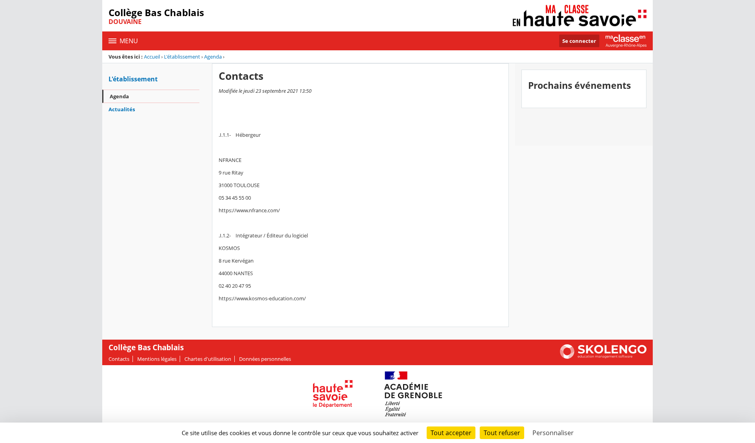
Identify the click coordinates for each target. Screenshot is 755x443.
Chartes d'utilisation (207, 359)
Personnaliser (553, 432)
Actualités (122, 109)
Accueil (152, 56)
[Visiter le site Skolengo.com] (603, 356)
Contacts (119, 359)
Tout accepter (451, 432)
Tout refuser (502, 432)
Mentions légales (157, 359)
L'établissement (182, 56)
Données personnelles (265, 359)
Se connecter (579, 40)
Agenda (213, 56)
